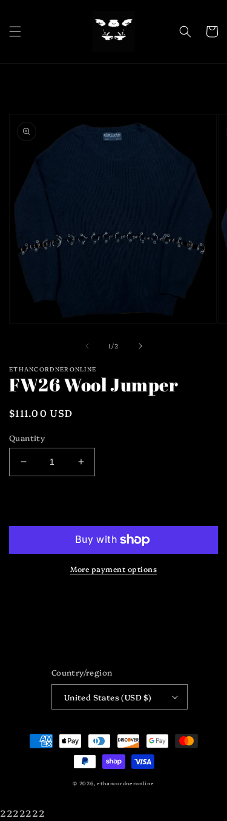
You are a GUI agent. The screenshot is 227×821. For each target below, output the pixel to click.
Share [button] (36, 597)
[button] (15, 31)
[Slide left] (87, 346)
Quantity (27, 437)
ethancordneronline (125, 783)
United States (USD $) (107, 696)
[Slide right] (140, 346)
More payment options (113, 568)
